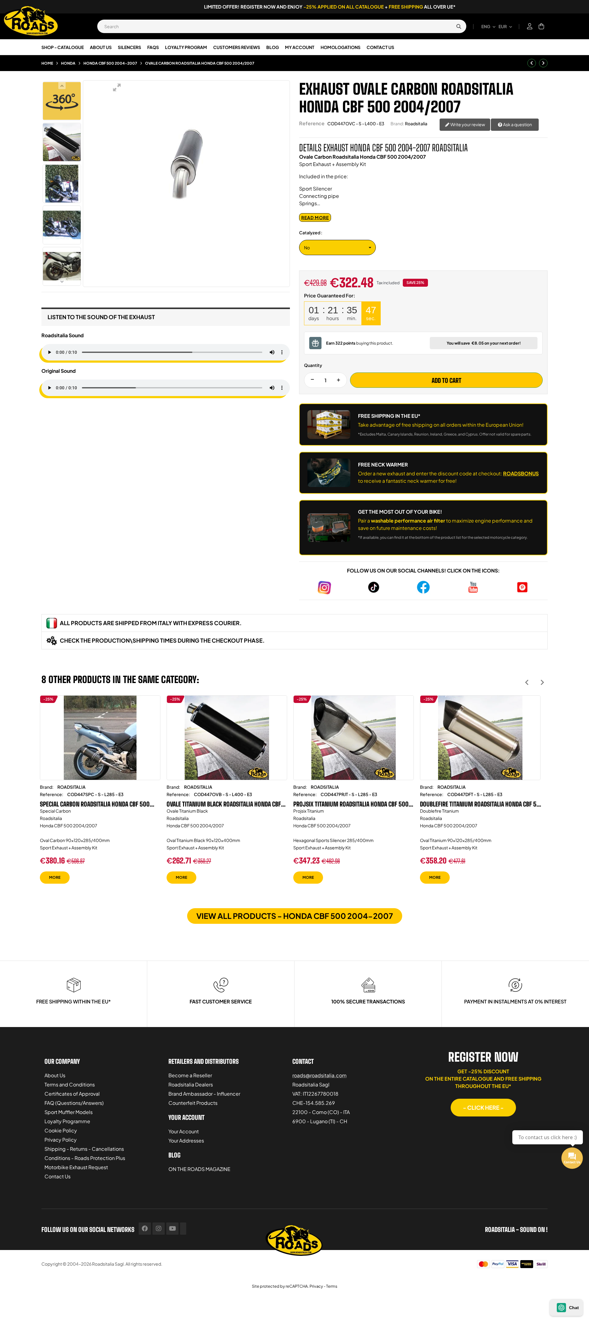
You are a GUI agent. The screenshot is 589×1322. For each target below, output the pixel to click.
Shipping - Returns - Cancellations (84, 1149)
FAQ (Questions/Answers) (74, 1103)
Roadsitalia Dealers (190, 1084)
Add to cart (446, 380)
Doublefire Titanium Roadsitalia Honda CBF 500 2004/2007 (481, 804)
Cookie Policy (60, 1130)
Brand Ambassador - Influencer (204, 1093)
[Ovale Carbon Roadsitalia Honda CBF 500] (62, 142)
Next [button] (542, 682)
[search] (458, 26)
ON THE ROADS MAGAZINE (199, 1169)
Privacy (316, 1286)
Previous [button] (527, 682)
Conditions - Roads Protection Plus (84, 1158)
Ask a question (517, 124)
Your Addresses (186, 1140)
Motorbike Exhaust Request (76, 1167)
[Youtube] (172, 1228)
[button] (483, 1107)
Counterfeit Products (193, 1103)
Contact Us (57, 1176)
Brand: (397, 123)
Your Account (183, 1131)
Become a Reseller (190, 1075)
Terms (331, 1286)
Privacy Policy (60, 1139)
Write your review (467, 124)
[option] (100, 794)
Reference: (51, 794)
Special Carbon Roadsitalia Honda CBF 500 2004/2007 (95, 804)
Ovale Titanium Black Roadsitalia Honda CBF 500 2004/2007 (224, 804)
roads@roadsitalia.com (319, 1075)
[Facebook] (145, 1228)
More (54, 877)
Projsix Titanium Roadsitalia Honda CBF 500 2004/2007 (351, 804)
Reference (312, 123)
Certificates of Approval (72, 1093)
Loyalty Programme (67, 1121)
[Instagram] (158, 1228)
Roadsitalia (416, 123)
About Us (54, 1075)
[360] (62, 100)
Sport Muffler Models (68, 1112)
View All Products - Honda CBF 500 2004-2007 (294, 916)
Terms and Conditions (69, 1084)
